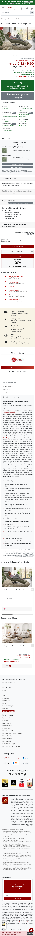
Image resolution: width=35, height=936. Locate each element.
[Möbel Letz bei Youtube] (22, 774)
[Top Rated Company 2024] (13, 783)
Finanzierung (6, 728)
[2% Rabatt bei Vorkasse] (7, 758)
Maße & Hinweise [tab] (8, 386)
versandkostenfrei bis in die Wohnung (24, 70)
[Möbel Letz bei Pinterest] (19, 774)
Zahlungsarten (6, 718)
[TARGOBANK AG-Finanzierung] (7, 763)
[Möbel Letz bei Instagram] (13, 774)
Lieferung (5, 720)
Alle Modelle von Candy (17, 367)
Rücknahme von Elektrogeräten (12, 733)
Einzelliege (6, 438)
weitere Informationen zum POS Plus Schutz (21, 203)
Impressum (5, 698)
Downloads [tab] (6, 389)
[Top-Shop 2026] (21, 783)
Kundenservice (6, 723)
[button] (21, 8)
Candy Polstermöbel (13, 18)
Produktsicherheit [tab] (8, 393)
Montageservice (7, 725)
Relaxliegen (4, 18)
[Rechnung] (28, 763)
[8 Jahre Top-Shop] (30, 783)
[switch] (3, 929)
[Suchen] (32, 12)
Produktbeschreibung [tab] (9, 382)
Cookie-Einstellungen (9, 744)
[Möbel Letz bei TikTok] (25, 774)
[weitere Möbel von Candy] (17, 359)
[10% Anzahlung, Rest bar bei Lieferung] (17, 758)
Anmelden (5, 693)
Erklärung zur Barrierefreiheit (11, 746)
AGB (3, 695)
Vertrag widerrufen (8, 711)
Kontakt (4, 690)
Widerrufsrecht (7, 736)
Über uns (5, 708)
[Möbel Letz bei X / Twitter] (16, 774)
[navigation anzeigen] (3, 8)
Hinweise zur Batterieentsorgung (12, 731)
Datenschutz (6, 700)
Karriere (4, 703)
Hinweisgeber (6, 741)
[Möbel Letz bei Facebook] (10, 774)
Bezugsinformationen (18, 164)
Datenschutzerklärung (25, 921)
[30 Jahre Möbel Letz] (5, 800)
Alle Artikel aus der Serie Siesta (17, 371)
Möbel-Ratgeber (7, 738)
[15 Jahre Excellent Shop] (5, 783)
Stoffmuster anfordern (18, 167)
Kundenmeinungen (8, 706)
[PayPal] (28, 758)
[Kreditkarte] (17, 763)
